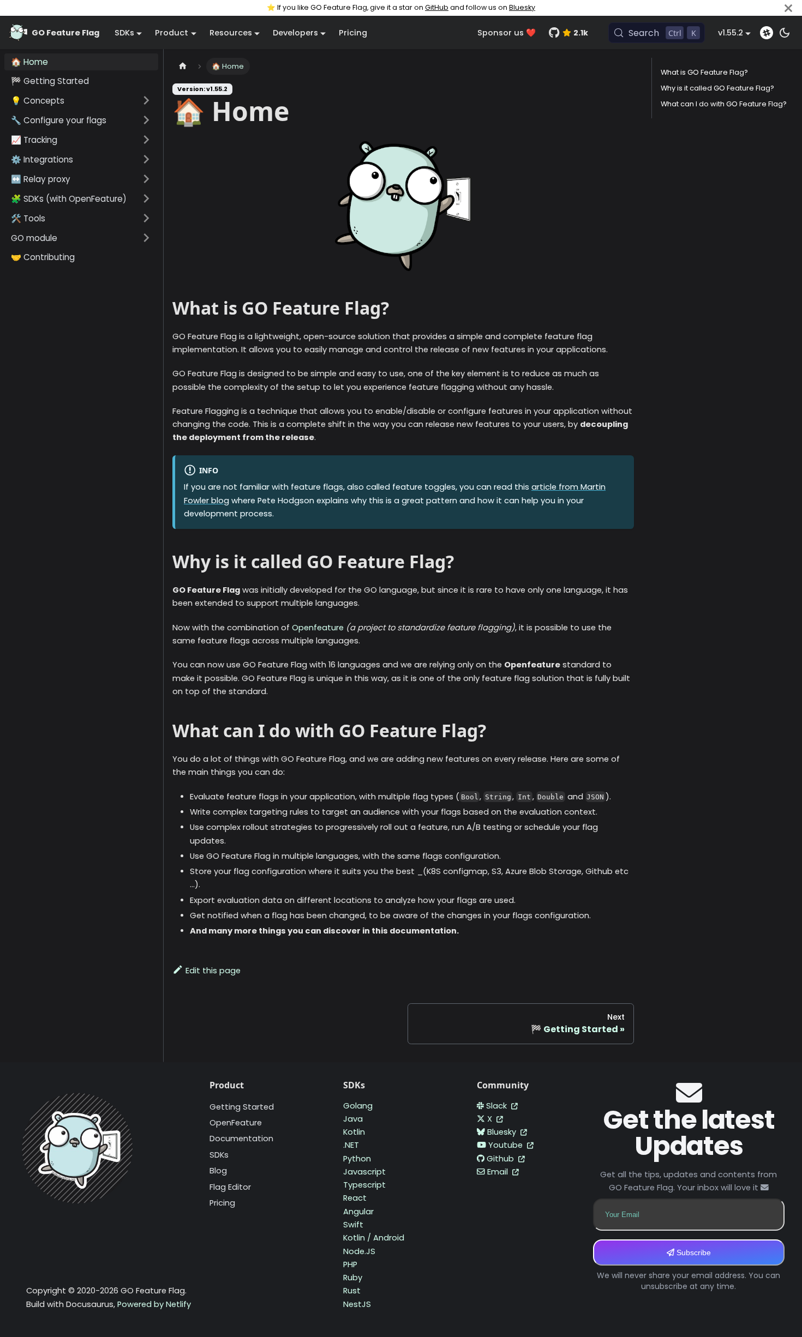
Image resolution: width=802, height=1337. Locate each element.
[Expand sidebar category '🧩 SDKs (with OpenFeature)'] (146, 198)
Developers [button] (295, 32)
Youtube (506, 1145)
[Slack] (766, 32)
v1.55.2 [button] (730, 32)
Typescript (364, 1184)
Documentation (241, 1138)
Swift (353, 1224)
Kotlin (354, 1132)
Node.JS (359, 1251)
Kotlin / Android (373, 1237)
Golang (358, 1105)
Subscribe (692, 1252)
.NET (351, 1145)
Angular (358, 1211)
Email (498, 1171)
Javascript (364, 1171)
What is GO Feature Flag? (704, 72)
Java (353, 1118)
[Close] (788, 8)
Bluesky (522, 7)
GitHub (436, 7)
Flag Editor (230, 1187)
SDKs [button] (124, 32)
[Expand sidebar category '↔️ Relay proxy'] (146, 179)
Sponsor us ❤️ (506, 32)
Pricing (353, 32)
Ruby (352, 1277)
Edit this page (213, 970)
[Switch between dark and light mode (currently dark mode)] (784, 32)
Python (357, 1158)
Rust (352, 1290)
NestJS (357, 1304)
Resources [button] (231, 32)
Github (501, 1158)
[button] (81, 100)
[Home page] (182, 66)
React (355, 1198)
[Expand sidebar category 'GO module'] (146, 237)
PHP (350, 1264)
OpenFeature (236, 1122)
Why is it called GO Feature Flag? (717, 88)
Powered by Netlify (154, 1304)
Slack (497, 1105)
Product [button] (171, 32)
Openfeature (318, 627)
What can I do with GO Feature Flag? (724, 104)
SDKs (219, 1154)
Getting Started (242, 1106)
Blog (218, 1170)
